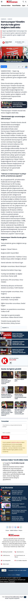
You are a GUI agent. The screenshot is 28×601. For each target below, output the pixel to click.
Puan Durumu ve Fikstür (20, 556)
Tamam (11, 581)
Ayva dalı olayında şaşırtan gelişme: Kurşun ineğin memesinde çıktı (20, 412)
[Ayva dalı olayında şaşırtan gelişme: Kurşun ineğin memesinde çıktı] (21, 405)
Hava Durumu (20, 552)
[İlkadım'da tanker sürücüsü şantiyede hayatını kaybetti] (7, 390)
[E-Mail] (10, 363)
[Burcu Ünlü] (4, 361)
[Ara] (23, 2)
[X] (10, 527)
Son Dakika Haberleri (21, 560)
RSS (4, 570)
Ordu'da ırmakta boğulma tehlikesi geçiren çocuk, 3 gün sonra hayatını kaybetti (7, 412)
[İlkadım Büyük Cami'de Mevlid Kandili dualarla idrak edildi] (21, 390)
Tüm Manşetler (7, 560)
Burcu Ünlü (12, 360)
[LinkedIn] (15, 527)
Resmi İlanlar (16, 5)
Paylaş (4, 66)
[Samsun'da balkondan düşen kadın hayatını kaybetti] (7, 375)
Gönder (5, 437)
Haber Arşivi (6, 564)
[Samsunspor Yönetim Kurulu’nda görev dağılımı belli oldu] (14, 55)
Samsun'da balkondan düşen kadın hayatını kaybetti (6, 381)
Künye (7, 530)
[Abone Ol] (26, 67)
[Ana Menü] (1, 2)
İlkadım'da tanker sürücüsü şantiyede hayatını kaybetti (6, 396)
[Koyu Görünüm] (26, 2)
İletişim (20, 530)
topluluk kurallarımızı (16, 442)
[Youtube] (18, 527)
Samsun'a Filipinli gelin (19, 380)
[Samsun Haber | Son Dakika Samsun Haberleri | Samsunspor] (12, 1)
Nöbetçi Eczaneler (7, 552)
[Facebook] (7, 527)
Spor (23, 5)
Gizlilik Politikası (14, 530)
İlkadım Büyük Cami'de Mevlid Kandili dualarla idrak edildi (20, 396)
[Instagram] (12, 527)
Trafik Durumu (6, 555)
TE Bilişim (18, 575)
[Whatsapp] (21, 527)
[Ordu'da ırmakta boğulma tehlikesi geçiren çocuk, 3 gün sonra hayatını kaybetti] (7, 405)
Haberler (3, 19)
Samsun (10, 19)
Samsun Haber (6, 5)
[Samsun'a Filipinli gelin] (21, 375)
